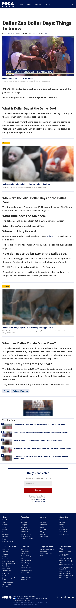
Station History (26, 556)
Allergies (24, 525)
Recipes (61, 525)
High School (44, 537)
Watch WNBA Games (66, 575)
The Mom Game (7, 582)
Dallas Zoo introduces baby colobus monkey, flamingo (26, 184)
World (4, 527)
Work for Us (25, 563)
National (5, 525)
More (47, 4)
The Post (5, 554)
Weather (25, 517)
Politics (4, 532)
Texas (4, 522)
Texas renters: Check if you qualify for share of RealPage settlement (39, 425)
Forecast (24, 520)
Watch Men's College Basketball (66, 568)
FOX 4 (13, 33)
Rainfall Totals (25, 529)
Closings (24, 522)
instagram (65, 597)
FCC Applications (26, 570)
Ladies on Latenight (8, 561)
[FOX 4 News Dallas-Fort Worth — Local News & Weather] (8, 4)
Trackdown (6, 566)
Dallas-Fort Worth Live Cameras (27, 535)
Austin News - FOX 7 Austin (47, 554)
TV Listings (24, 565)
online (50, 236)
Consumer (5, 534)
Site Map (24, 580)
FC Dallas (43, 529)
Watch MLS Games (65, 578)
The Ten (5, 552)
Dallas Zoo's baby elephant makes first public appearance (27, 327)
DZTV (4, 575)
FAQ (22, 558)
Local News (6, 520)
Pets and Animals (20, 391)
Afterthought (6, 571)
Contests (24, 575)
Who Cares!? (6, 568)
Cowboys (43, 520)
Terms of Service (39, 501)
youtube (69, 597)
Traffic (61, 527)
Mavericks (43, 525)
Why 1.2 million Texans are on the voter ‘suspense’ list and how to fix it (40, 432)
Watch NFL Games (65, 552)
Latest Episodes (9, 546)
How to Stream (26, 561)
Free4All (5, 556)
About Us (25, 546)
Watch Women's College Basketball (65, 572)
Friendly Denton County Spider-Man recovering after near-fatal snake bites (42, 448)
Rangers (43, 522)
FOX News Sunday (8, 541)
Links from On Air (65, 520)
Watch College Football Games (64, 555)
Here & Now (6, 587)
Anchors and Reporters (25, 552)
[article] (38, 164)
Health (4, 539)
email (72, 597)
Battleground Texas (8, 564)
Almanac (24, 527)
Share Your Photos (27, 538)
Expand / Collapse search (72, 4)
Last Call (5, 559)
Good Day (63, 517)
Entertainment (63, 529)
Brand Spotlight (26, 577)
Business (5, 537)
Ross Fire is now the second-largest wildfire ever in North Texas (37, 440)
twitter (61, 597)
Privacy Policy (40, 499)
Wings (42, 532)
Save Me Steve (64, 534)
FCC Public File (26, 568)
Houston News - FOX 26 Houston (47, 550)
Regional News (47, 546)
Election (4, 529)
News (18, 33)
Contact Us (24, 549)
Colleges (43, 534)
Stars (42, 527)
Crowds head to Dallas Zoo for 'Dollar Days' (17, 78)
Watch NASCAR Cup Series (65, 561)
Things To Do (63, 532)
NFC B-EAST (6, 573)
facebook (57, 597)
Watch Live (5, 549)
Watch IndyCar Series (66, 565)
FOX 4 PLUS (25, 572)
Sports (43, 517)
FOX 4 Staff (7, 33)
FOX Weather (25, 532)
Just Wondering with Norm (8, 579)
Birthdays (62, 522)
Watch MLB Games (65, 558)
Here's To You (6, 584)
